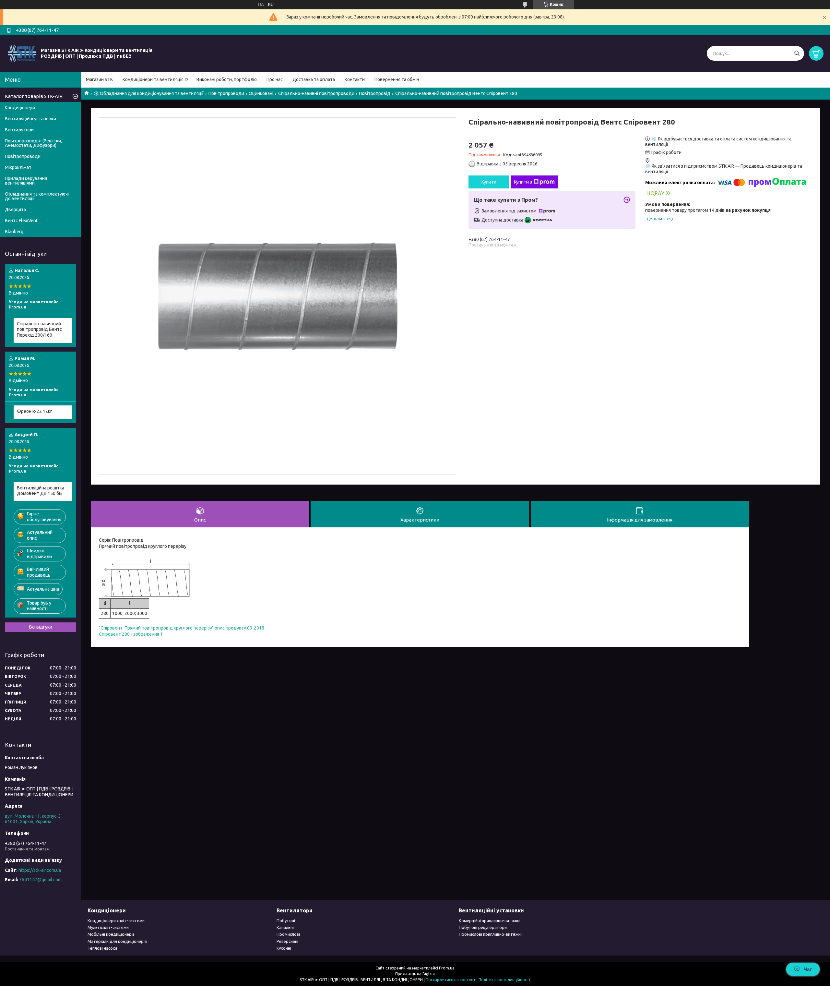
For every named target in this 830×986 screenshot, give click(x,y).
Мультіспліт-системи (108, 927)
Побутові (286, 920)
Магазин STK (99, 79)
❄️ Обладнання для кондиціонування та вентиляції (148, 93)
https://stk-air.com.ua (39, 870)
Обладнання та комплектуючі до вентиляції (37, 196)
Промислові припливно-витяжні (490, 934)
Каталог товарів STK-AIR (34, 96)
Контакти (355, 79)
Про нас (275, 79)
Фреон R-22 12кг (34, 411)
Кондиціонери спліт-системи (116, 920)
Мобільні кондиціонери (111, 934)
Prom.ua (447, 968)
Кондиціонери (20, 107)
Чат (808, 969)
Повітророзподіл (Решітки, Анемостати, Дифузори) (33, 143)
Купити (488, 182)
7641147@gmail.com (40, 879)
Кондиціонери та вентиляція (153, 79)
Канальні (285, 927)
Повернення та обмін (396, 79)
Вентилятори (19, 129)
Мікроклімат (18, 167)
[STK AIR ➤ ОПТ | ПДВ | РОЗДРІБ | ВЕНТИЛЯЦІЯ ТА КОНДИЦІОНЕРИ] (22, 53)
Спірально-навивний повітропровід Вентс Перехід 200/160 (39, 329)
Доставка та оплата (313, 79)
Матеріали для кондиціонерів (117, 941)
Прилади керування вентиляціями (26, 181)
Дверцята (15, 209)
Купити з (523, 182)
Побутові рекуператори (483, 927)
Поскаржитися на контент (451, 980)
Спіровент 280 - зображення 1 (131, 634)
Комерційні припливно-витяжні (489, 920)
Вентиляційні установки (30, 118)
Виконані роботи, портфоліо (226, 79)
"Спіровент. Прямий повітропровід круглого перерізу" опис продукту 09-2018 (181, 628)
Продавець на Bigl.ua (415, 974)
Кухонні (284, 948)
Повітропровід (374, 93)
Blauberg (14, 231)
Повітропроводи (226, 93)
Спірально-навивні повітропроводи (316, 93)
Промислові (288, 934)
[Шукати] (796, 53)
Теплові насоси (102, 948)
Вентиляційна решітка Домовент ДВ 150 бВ (40, 490)
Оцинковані (261, 93)
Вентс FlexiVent (21, 220)
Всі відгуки (40, 627)
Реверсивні (287, 941)
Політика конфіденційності (504, 980)
